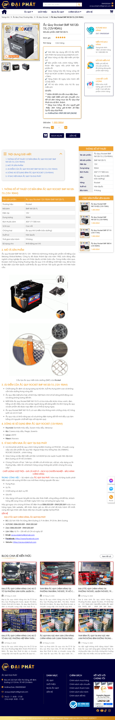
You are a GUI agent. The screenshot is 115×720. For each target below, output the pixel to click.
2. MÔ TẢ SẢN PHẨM (14, 165)
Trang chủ (5, 17)
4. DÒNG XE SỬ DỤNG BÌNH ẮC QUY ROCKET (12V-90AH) (30, 172)
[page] (97, 711)
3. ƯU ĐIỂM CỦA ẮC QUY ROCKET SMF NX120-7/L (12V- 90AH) (31, 169)
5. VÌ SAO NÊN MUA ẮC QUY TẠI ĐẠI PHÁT (23, 176)
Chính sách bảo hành (79, 691)
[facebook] (103, 694)
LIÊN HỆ (89, 12)
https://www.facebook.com (27, 538)
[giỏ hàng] (111, 11)
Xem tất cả (106, 556)
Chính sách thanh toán (79, 688)
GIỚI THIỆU (42, 12)
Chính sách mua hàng (79, 680)
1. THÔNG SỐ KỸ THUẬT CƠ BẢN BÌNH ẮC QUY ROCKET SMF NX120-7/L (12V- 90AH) (31, 160)
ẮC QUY (27, 12)
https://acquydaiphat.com (24, 542)
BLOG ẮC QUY (58, 12)
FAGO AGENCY (89, 718)
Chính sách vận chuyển (80, 684)
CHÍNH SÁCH (74, 12)
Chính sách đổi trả (77, 695)
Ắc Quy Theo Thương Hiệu (23, 17)
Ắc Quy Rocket (42, 17)
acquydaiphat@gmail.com (23, 535)
